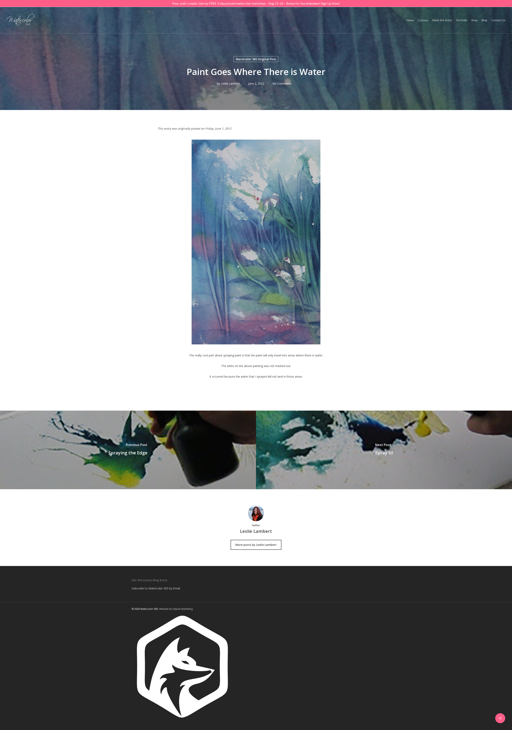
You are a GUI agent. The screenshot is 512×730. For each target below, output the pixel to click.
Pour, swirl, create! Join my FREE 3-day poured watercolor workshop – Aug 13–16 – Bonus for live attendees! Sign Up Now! (256, 3)
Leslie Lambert (230, 83)
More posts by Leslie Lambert (256, 545)
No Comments (282, 83)
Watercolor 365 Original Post (256, 59)
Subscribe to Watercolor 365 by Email (156, 588)
